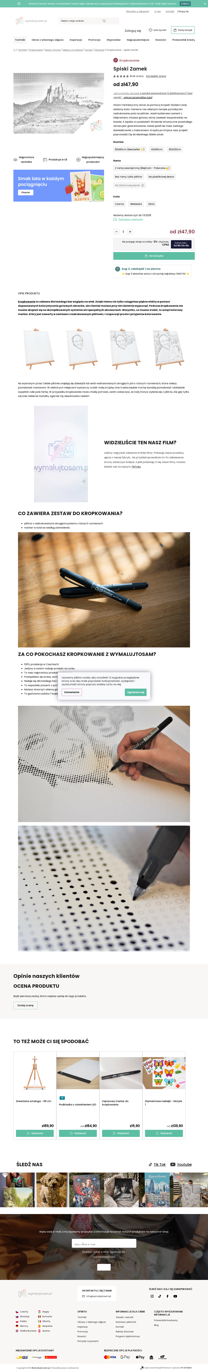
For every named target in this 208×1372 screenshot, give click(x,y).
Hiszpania (47, 1326)
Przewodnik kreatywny (166, 1320)
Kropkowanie (26, 301)
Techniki (81, 1317)
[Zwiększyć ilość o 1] (130, 231)
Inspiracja (82, 1326)
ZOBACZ (185, 3)
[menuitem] (20, 40)
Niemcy (24, 1326)
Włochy (46, 1321)
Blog (156, 1325)
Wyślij (103, 1267)
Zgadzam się (135, 692)
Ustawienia (71, 692)
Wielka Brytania (28, 1330)
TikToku (136, 466)
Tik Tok (160, 1164)
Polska (23, 1321)
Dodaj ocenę (25, 1005)
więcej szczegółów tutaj (138, 97)
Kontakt (170, 11)
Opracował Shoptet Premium (157, 1367)
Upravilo (182, 1367)
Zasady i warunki (124, 1317)
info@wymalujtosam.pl (98, 1296)
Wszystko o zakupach (137, 11)
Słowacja (24, 1316)
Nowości (81, 1336)
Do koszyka (156, 256)
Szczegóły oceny (156, 76)
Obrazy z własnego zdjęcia (91, 1322)
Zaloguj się (133, 31)
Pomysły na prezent (88, 1341)
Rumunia (47, 1316)
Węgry (45, 1311)
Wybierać (37, 1133)
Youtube (184, 1164)
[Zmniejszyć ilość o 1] (116, 231)
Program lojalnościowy (128, 1336)
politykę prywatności (104, 1256)
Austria (46, 1330)
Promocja (82, 1331)
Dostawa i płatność (131, 219)
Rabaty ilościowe (125, 1331)
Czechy (24, 1311)
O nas (157, 11)
